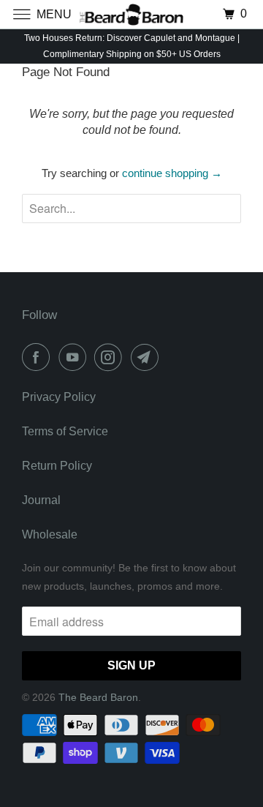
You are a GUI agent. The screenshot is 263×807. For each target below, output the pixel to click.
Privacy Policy (59, 397)
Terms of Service (65, 431)
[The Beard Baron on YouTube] (75, 357)
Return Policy (57, 465)
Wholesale (49, 534)
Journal (41, 500)
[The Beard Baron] (131, 14)
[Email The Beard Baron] (147, 357)
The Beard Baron (98, 697)
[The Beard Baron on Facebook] (39, 357)
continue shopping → (172, 173)
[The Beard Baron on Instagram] (111, 357)
